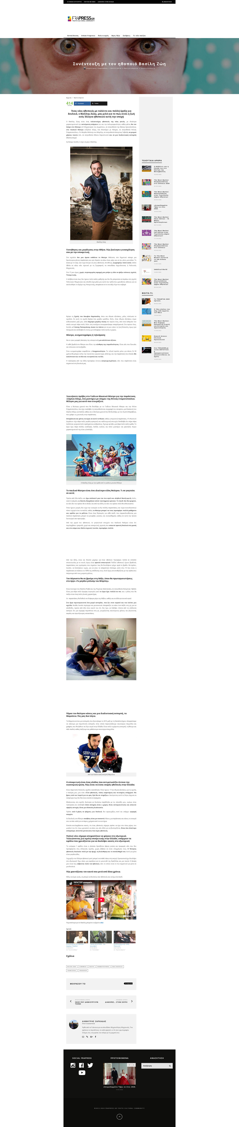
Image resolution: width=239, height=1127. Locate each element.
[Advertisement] (139, 19)
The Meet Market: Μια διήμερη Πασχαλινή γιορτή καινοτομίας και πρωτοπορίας (162, 324)
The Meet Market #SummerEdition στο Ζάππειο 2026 (162, 181)
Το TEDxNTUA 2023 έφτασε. (162, 300)
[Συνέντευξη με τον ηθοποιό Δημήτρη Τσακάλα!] (77, 937)
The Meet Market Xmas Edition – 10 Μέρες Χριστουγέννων (161, 219)
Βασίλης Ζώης (71, 966)
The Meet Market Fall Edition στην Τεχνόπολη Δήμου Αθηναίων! (161, 233)
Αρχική (68, 97)
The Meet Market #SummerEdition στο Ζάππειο (161, 245)
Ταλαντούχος (71, 970)
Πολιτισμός (103, 36)
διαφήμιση (82, 966)
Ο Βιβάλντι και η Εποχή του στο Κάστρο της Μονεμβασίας (161, 169)
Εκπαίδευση (73, 36)
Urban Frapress (88, 36)
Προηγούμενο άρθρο (82, 999)
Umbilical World (160, 269)
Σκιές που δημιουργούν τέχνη (86, 1003)
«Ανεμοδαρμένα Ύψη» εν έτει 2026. (160, 207)
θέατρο (91, 966)
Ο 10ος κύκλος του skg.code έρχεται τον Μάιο (162, 310)
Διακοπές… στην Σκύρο (116, 1002)
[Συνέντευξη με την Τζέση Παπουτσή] (125, 937)
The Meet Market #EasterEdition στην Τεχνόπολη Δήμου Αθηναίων (161, 194)
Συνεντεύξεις (148, 68)
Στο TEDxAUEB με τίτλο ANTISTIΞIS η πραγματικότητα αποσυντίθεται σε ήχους (162, 352)
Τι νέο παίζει (139, 36)
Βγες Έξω (116, 36)
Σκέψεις (126, 36)
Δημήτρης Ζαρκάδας (97, 68)
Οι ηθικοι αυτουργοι (74, 2)
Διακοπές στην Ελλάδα (106, 2)
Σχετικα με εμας (90, 2)
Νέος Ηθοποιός (117, 966)
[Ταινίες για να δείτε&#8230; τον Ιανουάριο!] (101, 937)
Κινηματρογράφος (103, 966)
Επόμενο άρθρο (122, 999)
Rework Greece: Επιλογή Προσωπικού (160, 337)
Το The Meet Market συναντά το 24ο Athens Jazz (161, 258)
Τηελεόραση (83, 970)
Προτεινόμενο (131, 68)
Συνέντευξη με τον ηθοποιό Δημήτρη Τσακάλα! (75, 945)
